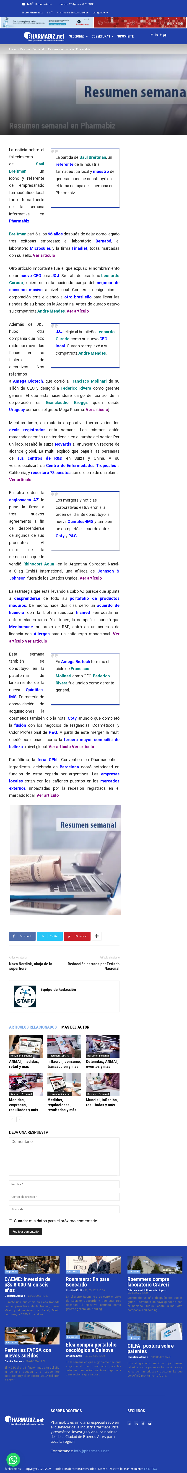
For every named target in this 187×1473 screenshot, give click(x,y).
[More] (96, 936)
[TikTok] (160, 33)
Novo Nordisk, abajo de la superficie (30, 966)
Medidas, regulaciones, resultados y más (61, 1104)
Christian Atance (15, 1295)
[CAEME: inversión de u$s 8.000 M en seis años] (32, 1265)
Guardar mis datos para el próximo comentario (55, 1220)
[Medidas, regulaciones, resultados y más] (64, 1084)
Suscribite (125, 36)
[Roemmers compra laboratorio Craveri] (154, 1265)
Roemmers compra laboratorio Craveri (148, 1282)
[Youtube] (165, 33)
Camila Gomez (13, 1361)
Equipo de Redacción (58, 989)
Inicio (12, 49)
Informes (134, 1271)
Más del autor (75, 1027)
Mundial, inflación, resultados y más (102, 1102)
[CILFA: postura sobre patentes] (154, 1331)
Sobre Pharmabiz (32, 12)
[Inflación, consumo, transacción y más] (64, 1046)
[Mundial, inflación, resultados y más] (102, 1084)
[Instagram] (152, 33)
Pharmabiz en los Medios (72, 12)
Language (99, 12)
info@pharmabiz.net (91, 1450)
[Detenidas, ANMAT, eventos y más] (102, 1046)
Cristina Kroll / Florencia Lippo (145, 1290)
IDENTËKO (150, 1469)
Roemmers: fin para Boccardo (87, 1282)
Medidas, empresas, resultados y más (23, 1104)
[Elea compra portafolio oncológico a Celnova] (93, 1330)
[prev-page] (12, 1119)
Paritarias (11, 1342)
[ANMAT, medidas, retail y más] (26, 1046)
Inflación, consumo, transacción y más (64, 1064)
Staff (49, 12)
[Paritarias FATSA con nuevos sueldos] (32, 1336)
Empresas (11, 1271)
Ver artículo (44, 255)
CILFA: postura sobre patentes (150, 1348)
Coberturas (101, 36)
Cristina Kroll (74, 1290)
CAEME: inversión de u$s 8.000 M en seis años (28, 1284)
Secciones (77, 36)
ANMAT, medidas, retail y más (24, 1064)
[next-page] (19, 1119)
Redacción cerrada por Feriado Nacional (93, 966)
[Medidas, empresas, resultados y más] (26, 1084)
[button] (13, 1460)
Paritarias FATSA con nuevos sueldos (28, 1353)
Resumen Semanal (32, 49)
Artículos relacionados (33, 1027)
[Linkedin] (156, 33)
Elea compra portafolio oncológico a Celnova (91, 1347)
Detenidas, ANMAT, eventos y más (102, 1064)
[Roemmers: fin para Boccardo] (93, 1265)
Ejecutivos (73, 1271)
